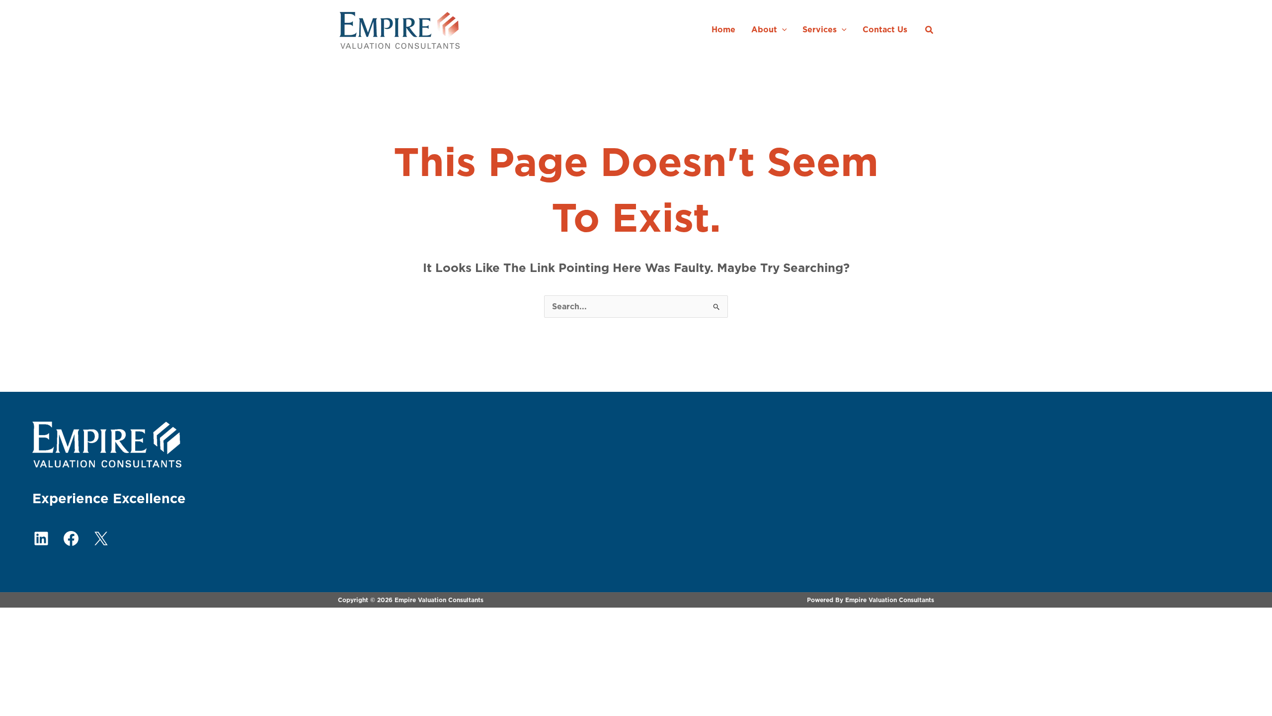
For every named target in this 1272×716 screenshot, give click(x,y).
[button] (782, 29)
